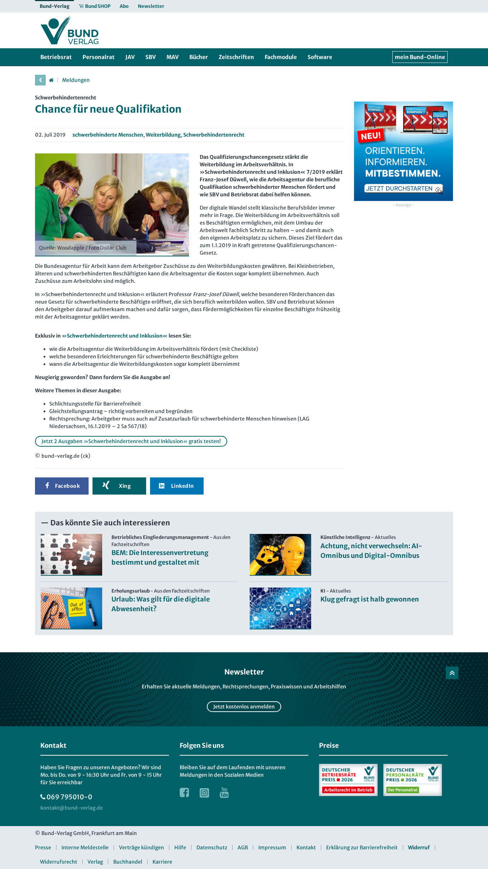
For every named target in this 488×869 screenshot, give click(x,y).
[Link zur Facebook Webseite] (184, 792)
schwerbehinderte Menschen (108, 135)
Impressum (272, 847)
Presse (43, 847)
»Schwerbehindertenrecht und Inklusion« (115, 336)
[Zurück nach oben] (452, 673)
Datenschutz (211, 847)
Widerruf (419, 847)
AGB (243, 847)
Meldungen (76, 80)
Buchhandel (127, 862)
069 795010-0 (69, 797)
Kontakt (306, 847)
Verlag (95, 862)
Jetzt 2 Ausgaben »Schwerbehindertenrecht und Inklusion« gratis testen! (131, 441)
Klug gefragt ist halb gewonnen (369, 599)
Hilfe (180, 847)
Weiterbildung (163, 135)
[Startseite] (51, 80)
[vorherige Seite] (40, 80)
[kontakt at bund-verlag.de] (71, 808)
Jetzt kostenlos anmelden (244, 706)
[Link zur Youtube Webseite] (224, 792)
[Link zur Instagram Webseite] (204, 792)
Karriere (162, 862)
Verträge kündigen (141, 847)
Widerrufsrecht (58, 862)
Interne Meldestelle (85, 847)
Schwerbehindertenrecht (213, 135)
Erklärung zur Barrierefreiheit (362, 847)
